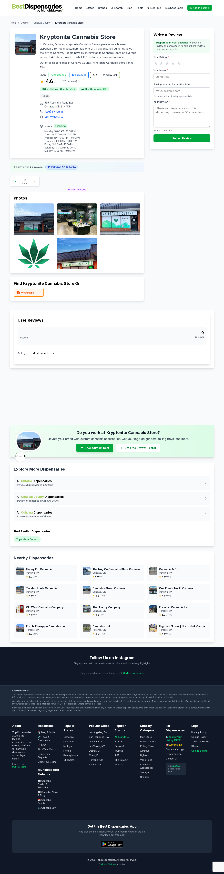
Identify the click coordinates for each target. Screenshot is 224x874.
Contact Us (172, 758)
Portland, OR (96, 759)
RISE (117, 755)
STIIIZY (118, 741)
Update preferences (134, 673)
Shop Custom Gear (97, 448)
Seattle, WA (95, 764)
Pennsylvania (70, 755)
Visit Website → (53, 117)
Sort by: (22, 353)
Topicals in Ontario (27, 539)
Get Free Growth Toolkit (140, 448)
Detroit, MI (94, 750)
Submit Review (182, 138)
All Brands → (122, 737)
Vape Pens (146, 759)
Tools (139, 8)
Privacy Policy (199, 732)
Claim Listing (201, 8)
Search (118, 8)
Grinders (144, 777)
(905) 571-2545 (53, 111)
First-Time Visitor (47, 749)
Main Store (146, 737)
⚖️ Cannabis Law (47, 807)
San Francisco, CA (99, 737)
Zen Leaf (119, 764)
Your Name (160, 70)
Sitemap (195, 746)
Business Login (174, 8)
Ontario (25, 22)
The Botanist (121, 759)
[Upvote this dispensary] (14, 181)
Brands (102, 8)
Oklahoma (68, 759)
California (68, 737)
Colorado (68, 741)
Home (78, 8)
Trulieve (119, 750)
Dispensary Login (175, 749)
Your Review (161, 101)
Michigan (68, 746)
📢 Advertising (174, 744)
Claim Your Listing (47, 761)
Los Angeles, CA (98, 732)
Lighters (144, 755)
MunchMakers (19, 767)
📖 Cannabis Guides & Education (44, 784)
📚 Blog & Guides (47, 732)
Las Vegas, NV (97, 746)
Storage (144, 772)
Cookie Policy (198, 737)
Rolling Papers (148, 741)
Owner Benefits (174, 754)
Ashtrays (144, 750)
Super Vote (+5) (78, 189)
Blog (129, 8)
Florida (67, 750)
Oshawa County (42, 22)
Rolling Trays (147, 746)
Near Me (155, 8)
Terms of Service (200, 741)
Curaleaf (119, 746)
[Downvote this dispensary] (34, 181)
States (90, 8)
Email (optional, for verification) (171, 84)
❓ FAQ (42, 744)
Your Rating (161, 57)
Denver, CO (95, 741)
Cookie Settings (200, 750)
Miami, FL (94, 755)
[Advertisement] (112, 396)
